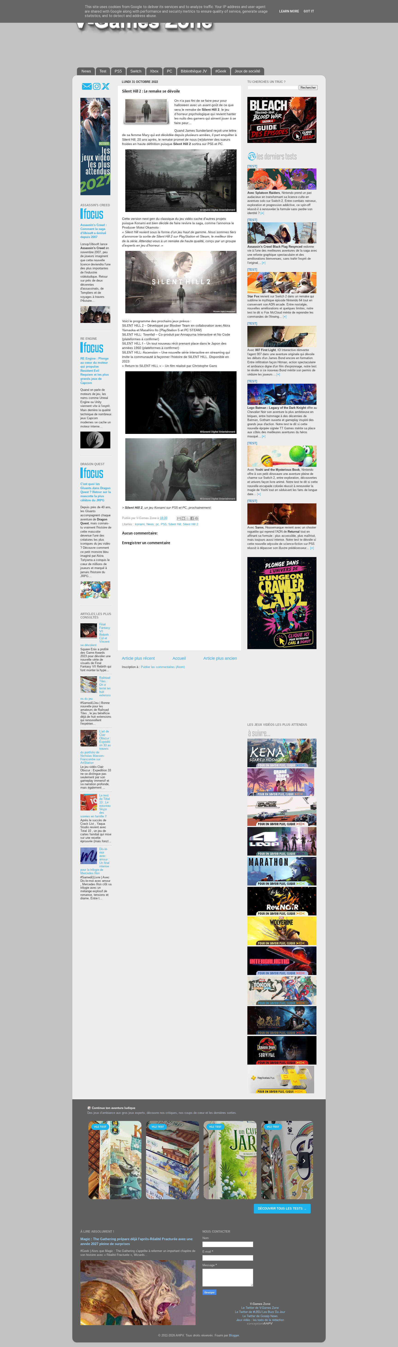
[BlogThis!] (183, 518)
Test (103, 71)
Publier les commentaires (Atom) (163, 667)
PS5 (118, 71)
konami (140, 524)
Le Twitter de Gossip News (260, 1316)
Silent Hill (174, 524)
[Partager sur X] (187, 518)
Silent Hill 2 (190, 524)
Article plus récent (138, 658)
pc (157, 524)
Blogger (234, 1335)
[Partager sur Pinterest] (196, 518)
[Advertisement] (188, 48)
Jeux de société (247, 71)
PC (169, 71)
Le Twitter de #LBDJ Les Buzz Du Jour (260, 1312)
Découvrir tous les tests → (282, 1208)
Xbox (154, 71)
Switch (135, 71)
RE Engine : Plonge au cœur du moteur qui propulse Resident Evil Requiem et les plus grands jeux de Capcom (94, 371)
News (86, 71)
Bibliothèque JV (194, 71)
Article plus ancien (220, 658)
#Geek (220, 71)
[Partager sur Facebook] (192, 518)
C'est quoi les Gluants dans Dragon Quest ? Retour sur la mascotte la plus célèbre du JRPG (95, 492)
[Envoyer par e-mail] (179, 518)
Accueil (179, 658)
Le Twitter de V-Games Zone (260, 1308)
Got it (309, 11)
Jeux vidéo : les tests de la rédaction (260, 1320)
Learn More (289, 11)
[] (262, 213)
